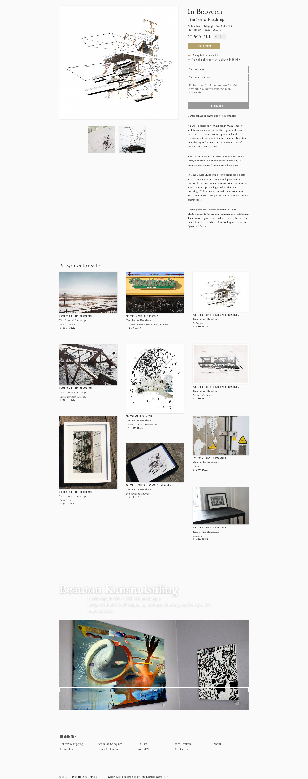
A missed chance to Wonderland (141, 424)
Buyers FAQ (143, 749)
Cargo (196, 466)
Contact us (181, 749)
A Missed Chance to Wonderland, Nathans (147, 324)
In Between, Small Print (137, 493)
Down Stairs (65, 500)
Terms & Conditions (110, 749)
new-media (234, 314)
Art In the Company (110, 744)
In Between (198, 323)
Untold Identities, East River (73, 396)
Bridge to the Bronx (202, 395)
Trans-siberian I (67, 324)
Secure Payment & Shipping (78, 777)
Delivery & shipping (71, 744)
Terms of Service (69, 749)
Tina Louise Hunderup (206, 19)
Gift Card (142, 744)
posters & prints (68, 316)
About (217, 744)
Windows (197, 536)
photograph (86, 316)
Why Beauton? (183, 744)
